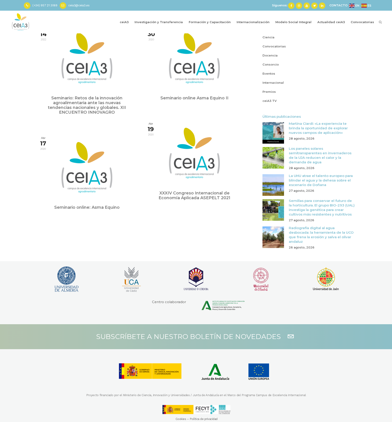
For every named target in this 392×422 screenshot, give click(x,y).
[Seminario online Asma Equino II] (194, 58)
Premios (269, 91)
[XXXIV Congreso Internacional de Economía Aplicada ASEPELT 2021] (194, 153)
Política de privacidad (204, 419)
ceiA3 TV (269, 101)
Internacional (273, 82)
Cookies (181, 419)
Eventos (268, 73)
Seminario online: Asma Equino (87, 207)
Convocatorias (274, 46)
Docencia (270, 55)
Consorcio (270, 64)
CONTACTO (338, 5)
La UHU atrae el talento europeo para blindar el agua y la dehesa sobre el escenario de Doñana (321, 180)
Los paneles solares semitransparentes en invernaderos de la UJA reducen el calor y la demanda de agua (320, 155)
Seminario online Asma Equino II (194, 98)
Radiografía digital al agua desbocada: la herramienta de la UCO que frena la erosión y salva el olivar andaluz (321, 235)
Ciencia (268, 37)
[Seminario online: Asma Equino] (87, 167)
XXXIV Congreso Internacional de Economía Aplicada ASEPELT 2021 (194, 195)
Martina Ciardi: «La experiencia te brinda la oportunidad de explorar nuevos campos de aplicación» (318, 128)
